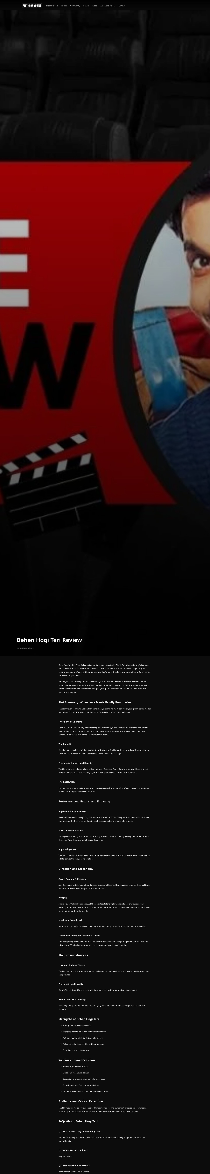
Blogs (94, 6)
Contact (122, 6)
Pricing (64, 6)
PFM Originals (52, 6)
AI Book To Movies (107, 6)
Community (75, 6)
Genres (86, 6)
